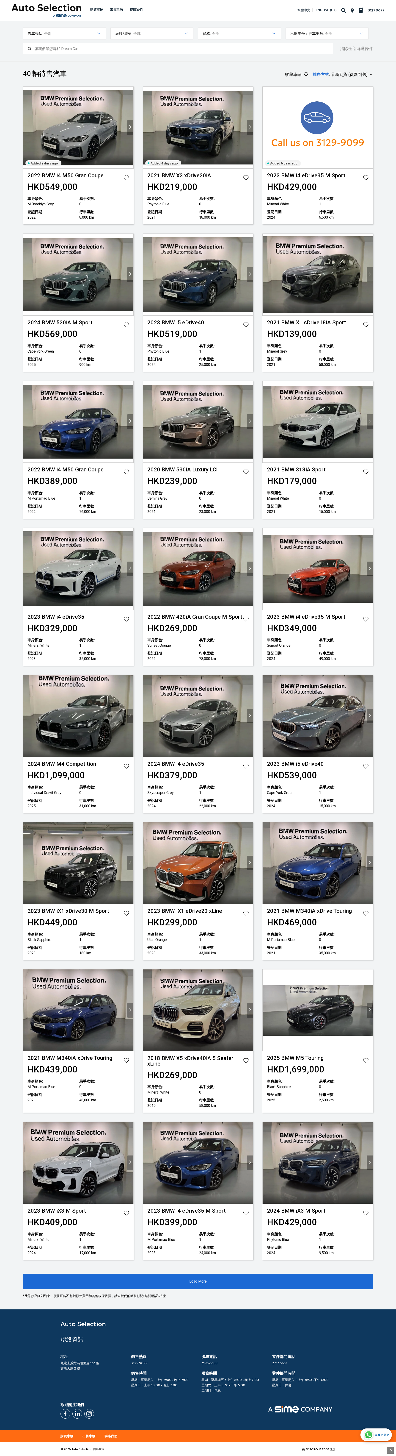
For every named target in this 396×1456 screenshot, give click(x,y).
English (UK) (326, 10)
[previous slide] (26, 127)
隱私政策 (98, 1449)
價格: (207, 33)
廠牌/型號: (123, 33)
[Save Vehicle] (126, 178)
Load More (198, 1281)
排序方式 (321, 74)
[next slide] (130, 127)
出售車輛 (116, 9)
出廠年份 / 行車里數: (307, 33)
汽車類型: (35, 33)
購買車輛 (96, 9)
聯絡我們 (136, 9)
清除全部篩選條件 (356, 48)
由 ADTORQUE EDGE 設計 (319, 1449)
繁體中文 (303, 10)
